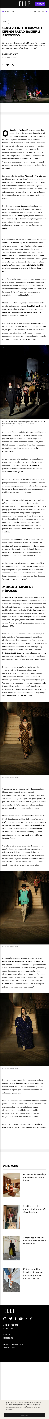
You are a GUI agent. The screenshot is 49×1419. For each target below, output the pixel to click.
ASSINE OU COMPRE (40, 4)
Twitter (11, 1318)
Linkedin (26, 1318)
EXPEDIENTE (8, 1338)
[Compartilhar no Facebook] (3, 65)
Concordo (24, 1415)
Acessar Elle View (37, 11)
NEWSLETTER (8, 1328)
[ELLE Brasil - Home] (24, 5)
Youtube (21, 1318)
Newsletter (9, 11)
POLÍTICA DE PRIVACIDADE (13, 1345)
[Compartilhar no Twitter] (7, 65)
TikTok (31, 1318)
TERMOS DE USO (9, 1348)
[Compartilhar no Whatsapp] (13, 65)
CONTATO (6, 1335)
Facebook (16, 1318)
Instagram (5, 1318)
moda (5, 22)
